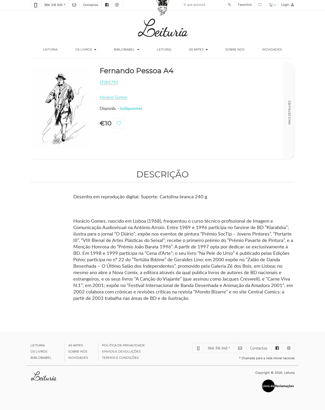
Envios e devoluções (121, 351)
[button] (95, 49)
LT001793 (109, 83)
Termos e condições (120, 357)
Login (288, 4)
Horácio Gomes (113, 97)
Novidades (272, 49)
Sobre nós (234, 49)
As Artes (196, 49)
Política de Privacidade (123, 345)
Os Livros (38, 351)
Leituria (54, 49)
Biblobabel (41, 357)
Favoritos (245, 4)
